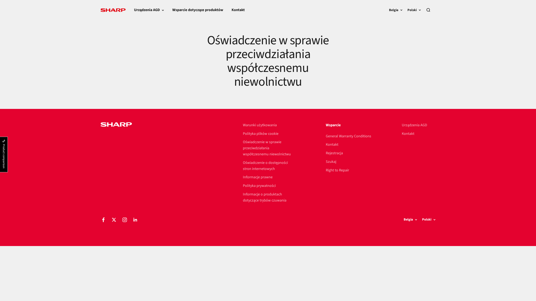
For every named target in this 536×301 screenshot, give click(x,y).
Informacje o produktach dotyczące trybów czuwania (264, 197)
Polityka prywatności (259, 185)
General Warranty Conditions (348, 136)
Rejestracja (334, 153)
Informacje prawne (258, 177)
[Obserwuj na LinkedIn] (135, 220)
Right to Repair (337, 170)
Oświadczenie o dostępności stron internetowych (265, 165)
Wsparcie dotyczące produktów (197, 10)
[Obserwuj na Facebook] (103, 220)
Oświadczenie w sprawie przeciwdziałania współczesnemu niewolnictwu (267, 148)
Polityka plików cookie (260, 133)
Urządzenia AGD (147, 10)
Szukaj (331, 161)
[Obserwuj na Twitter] (114, 220)
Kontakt (238, 10)
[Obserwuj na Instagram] (125, 220)
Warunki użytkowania (260, 125)
